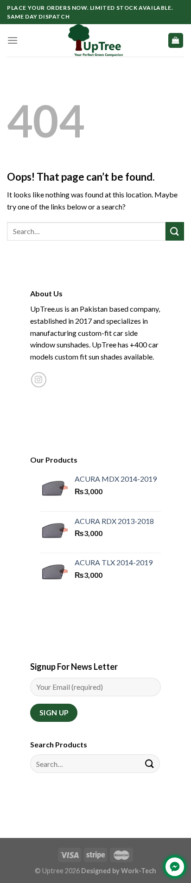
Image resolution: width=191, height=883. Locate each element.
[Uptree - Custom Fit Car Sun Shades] (95, 40)
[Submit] (175, 231)
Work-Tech (138, 871)
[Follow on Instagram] (38, 379)
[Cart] (176, 40)
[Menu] (12, 40)
